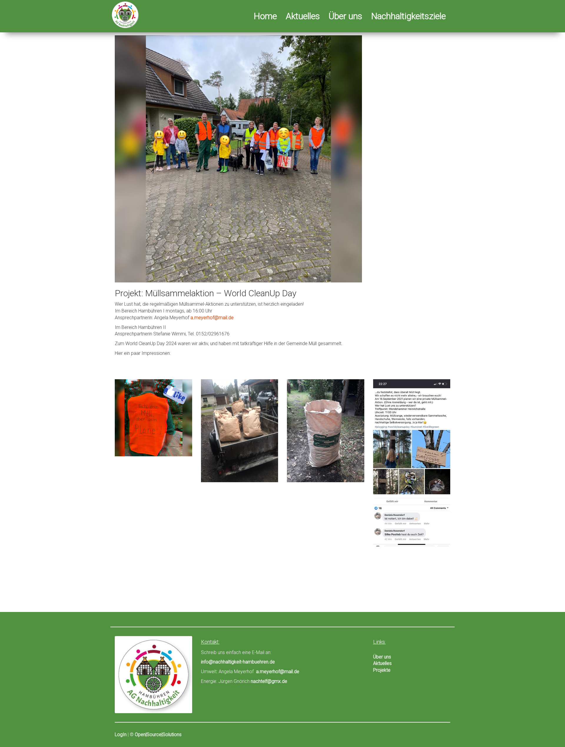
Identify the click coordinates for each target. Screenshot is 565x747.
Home (265, 17)
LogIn (121, 734)
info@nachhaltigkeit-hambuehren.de (238, 662)
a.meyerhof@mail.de (212, 317)
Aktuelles (303, 17)
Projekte (381, 670)
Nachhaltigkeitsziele (408, 17)
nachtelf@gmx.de (269, 681)
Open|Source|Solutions (158, 734)
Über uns (345, 17)
